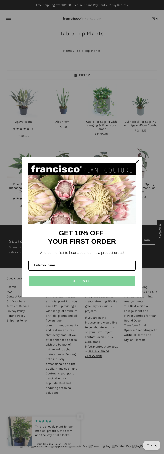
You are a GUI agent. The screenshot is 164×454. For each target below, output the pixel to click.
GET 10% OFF (82, 281)
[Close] (137, 162)
